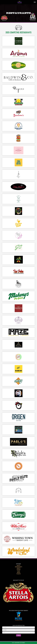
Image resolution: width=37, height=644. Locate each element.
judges (18, 569)
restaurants (18, 566)
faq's (18, 571)
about (18, 565)
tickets (18, 573)
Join (18, 635)
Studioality (23, 642)
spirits (18, 568)
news (18, 572)
